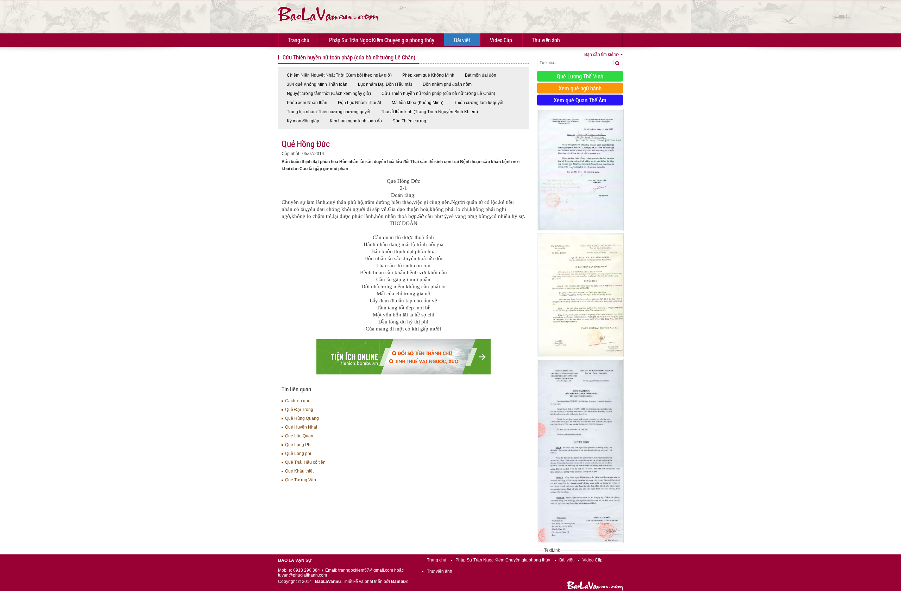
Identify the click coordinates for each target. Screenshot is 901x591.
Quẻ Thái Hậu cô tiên (305, 462)
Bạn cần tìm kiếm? (601, 54)
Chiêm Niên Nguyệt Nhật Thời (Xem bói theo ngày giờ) (339, 75)
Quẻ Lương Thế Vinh (580, 76)
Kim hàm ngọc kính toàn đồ (356, 120)
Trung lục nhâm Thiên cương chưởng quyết (328, 111)
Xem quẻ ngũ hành (580, 88)
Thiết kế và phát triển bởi (375, 581)
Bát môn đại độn (480, 75)
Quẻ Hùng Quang (302, 418)
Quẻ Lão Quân (299, 435)
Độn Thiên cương (409, 120)
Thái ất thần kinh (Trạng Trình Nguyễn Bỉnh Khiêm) (429, 111)
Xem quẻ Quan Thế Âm (580, 100)
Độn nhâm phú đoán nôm (447, 84)
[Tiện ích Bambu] (403, 373)
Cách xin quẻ (297, 400)
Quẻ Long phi (298, 453)
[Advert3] (580, 543)
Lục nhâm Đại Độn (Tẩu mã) (385, 84)
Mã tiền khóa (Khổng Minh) (417, 102)
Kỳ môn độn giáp (303, 120)
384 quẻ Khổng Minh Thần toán (317, 84)
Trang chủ (298, 40)
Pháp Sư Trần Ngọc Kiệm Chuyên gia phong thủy (381, 40)
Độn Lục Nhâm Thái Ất (359, 102)
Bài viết (462, 40)
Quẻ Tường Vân (300, 479)
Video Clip (501, 40)
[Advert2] (580, 357)
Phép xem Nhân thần (307, 102)
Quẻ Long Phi (298, 444)
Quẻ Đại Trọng (299, 409)
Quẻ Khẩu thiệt (299, 471)
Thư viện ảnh (546, 40)
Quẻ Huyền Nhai (301, 427)
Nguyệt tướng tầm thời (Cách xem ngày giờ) (329, 93)
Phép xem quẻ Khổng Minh (428, 75)
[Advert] (580, 231)
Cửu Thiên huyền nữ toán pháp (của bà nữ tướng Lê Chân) (438, 93)
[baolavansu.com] (328, 14)
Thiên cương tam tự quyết (478, 102)
